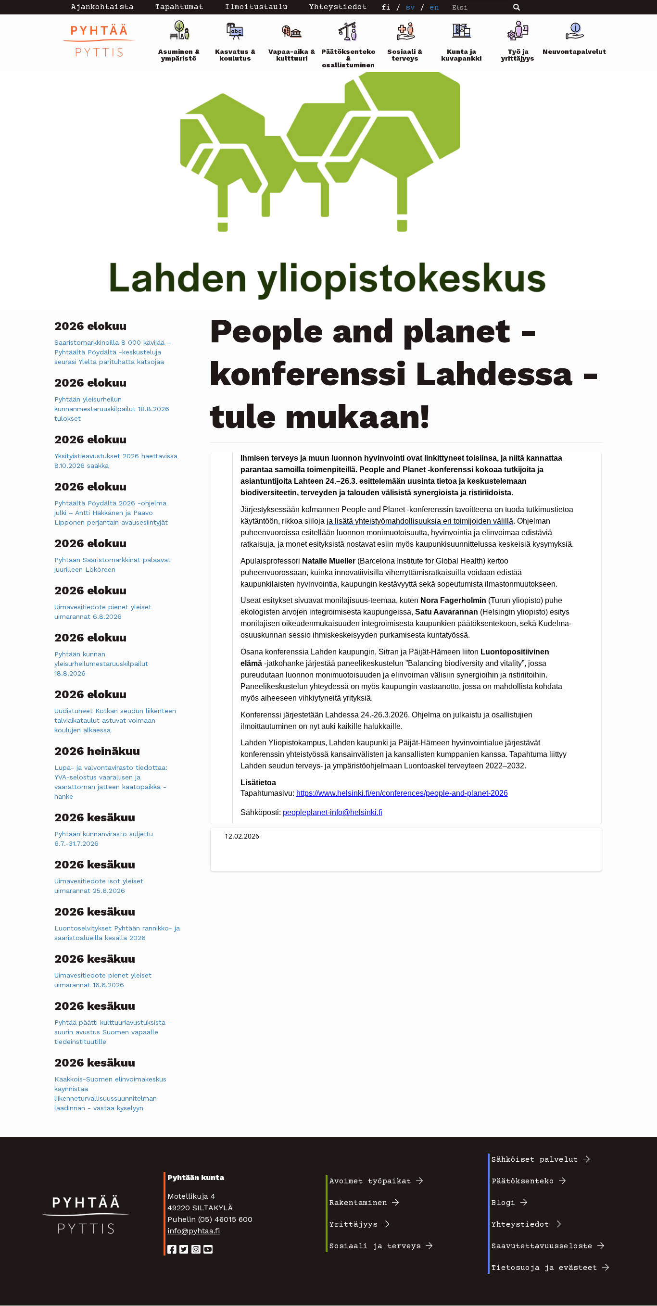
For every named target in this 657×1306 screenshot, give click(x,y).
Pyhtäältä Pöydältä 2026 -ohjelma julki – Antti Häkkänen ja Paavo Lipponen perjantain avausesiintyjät (111, 512)
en (434, 7)
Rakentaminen (358, 1203)
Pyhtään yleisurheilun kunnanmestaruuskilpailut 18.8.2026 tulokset (111, 408)
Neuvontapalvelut (574, 51)
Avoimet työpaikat (370, 1181)
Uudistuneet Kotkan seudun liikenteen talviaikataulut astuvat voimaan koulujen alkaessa (115, 720)
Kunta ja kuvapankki (461, 55)
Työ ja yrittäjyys (517, 55)
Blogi (504, 1203)
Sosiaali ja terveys (375, 1246)
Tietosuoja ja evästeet (544, 1268)
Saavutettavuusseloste (542, 1246)
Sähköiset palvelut (535, 1159)
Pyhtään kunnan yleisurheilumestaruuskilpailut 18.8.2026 (101, 663)
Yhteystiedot (520, 1224)
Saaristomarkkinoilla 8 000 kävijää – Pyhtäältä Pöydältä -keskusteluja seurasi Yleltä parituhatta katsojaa (112, 352)
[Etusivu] (102, 40)
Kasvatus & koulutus (235, 55)
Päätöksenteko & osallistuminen (348, 58)
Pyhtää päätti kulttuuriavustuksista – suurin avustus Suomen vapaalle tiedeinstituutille (113, 1031)
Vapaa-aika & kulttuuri (291, 55)
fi (386, 7)
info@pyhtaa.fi (193, 1230)
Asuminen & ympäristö (179, 55)
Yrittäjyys (353, 1224)
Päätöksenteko (523, 1181)
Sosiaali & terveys (404, 55)
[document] (407, 635)
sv (410, 7)
